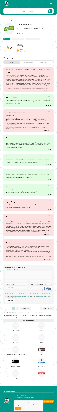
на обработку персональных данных (20, 296)
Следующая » (25, 308)
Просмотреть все (46, 308)
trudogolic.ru (6, 20)
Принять (18, 408)
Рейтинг (6, 39)
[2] (7, 293)
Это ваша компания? (33, 39)
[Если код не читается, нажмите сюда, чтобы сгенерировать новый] (47, 288)
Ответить (48, 105)
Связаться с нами (21, 395)
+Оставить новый (19, 58)
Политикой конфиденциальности (25, 405)
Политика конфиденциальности (25, 397)
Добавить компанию (48, 401)
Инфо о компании (18, 39)
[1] (5, 293)
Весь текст (47, 90)
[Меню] (50, 3)
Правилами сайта (40, 296)
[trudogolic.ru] (6, 3)
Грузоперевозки (15, 20)
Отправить (10, 300)
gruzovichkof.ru (21, 33)
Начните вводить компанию (12, 11)
